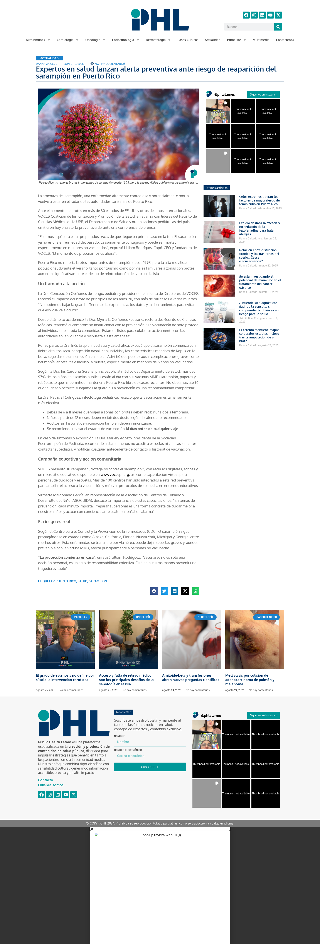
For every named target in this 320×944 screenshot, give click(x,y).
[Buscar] (278, 27)
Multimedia (261, 40)
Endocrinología (123, 40)
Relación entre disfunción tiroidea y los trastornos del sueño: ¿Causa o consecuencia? (259, 255)
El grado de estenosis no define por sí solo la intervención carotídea (65, 677)
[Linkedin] (262, 15)
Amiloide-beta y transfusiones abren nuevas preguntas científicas (190, 677)
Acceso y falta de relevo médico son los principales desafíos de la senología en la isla (126, 679)
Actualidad (213, 40)
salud (82, 581)
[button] (154, 591)
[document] (160, 885)
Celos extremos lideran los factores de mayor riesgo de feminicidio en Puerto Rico (259, 200)
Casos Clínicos (187, 40)
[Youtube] (270, 15)
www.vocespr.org (114, 474)
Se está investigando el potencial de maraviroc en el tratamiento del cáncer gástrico (260, 282)
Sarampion (98, 581)
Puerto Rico (66, 581)
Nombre (119, 736)
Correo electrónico (128, 750)
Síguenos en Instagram (263, 94)
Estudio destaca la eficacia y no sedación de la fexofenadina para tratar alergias (259, 228)
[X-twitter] (278, 15)
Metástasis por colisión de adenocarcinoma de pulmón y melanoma (250, 679)
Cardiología (65, 40)
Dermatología (156, 40)
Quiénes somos (51, 785)
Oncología (92, 40)
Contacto (45, 780)
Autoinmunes (35, 40)
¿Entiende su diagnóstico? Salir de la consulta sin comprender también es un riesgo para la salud (259, 308)
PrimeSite (234, 40)
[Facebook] (246, 15)
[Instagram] (254, 15)
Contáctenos (285, 40)
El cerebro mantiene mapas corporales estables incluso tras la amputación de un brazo (259, 335)
